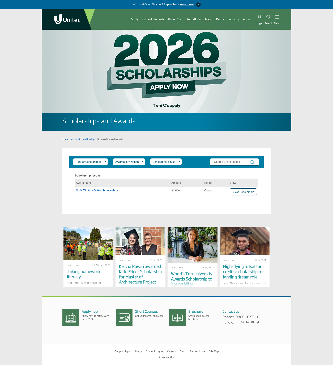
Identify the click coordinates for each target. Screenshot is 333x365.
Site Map (214, 351)
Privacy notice (166, 357)
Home (65, 139)
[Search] (252, 162)
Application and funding (83, 139)
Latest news (73, 265)
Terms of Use (197, 351)
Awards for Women (127, 162)
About (247, 19)
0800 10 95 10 (247, 317)
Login (260, 23)
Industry (233, 19)
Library (138, 351)
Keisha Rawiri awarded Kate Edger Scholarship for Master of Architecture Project (140, 274)
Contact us (231, 311)
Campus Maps (122, 351)
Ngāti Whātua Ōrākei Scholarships (97, 190)
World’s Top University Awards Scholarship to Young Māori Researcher (191, 281)
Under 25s (174, 19)
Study (135, 19)
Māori (208, 19)
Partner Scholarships (88, 162)
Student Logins (154, 351)
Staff (183, 351)
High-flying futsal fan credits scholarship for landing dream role (243, 271)
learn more (187, 4)
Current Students (153, 19)
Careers (171, 351)
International (193, 19)
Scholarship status (164, 162)
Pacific (220, 19)
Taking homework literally (83, 273)
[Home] (67, 19)
